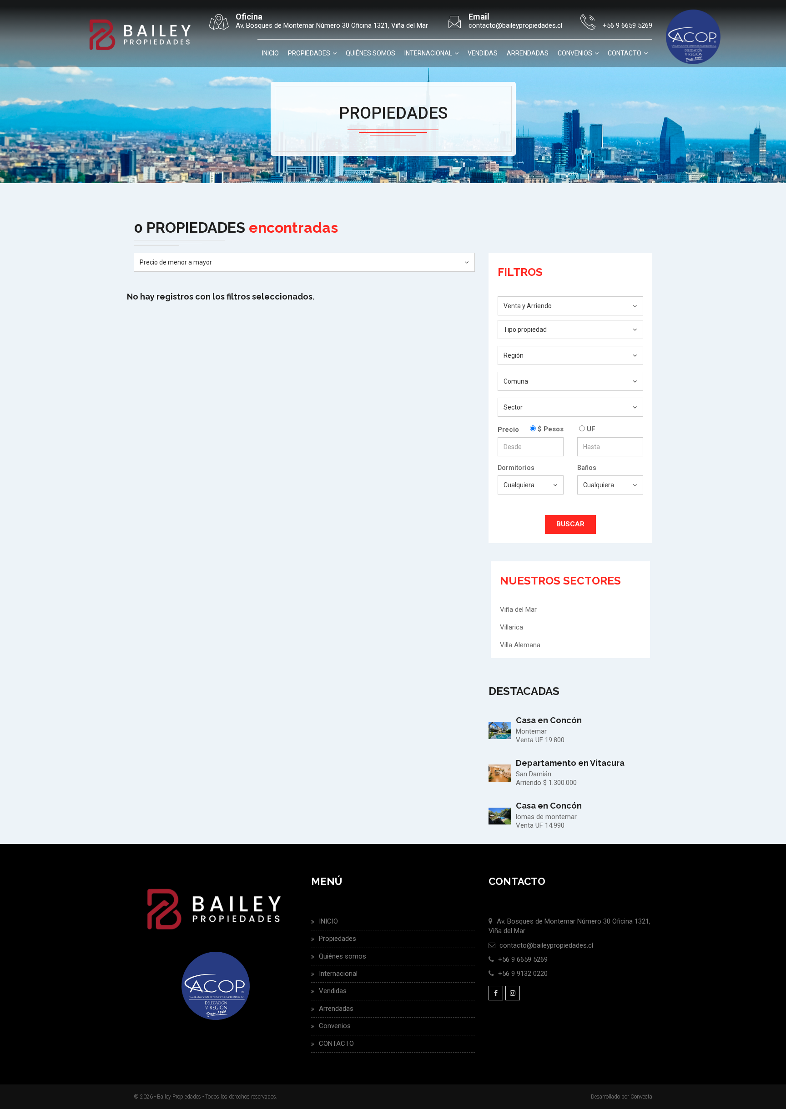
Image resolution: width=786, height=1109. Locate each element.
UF (590, 429)
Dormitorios (516, 467)
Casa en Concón (549, 720)
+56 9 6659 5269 (523, 959)
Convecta (641, 1097)
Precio (508, 429)
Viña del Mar (518, 609)
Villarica (511, 627)
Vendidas (483, 53)
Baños (586, 467)
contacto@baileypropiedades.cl (546, 945)
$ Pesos (550, 429)
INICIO (270, 53)
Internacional (428, 53)
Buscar (570, 524)
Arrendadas (528, 53)
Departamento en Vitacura (570, 763)
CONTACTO (624, 53)
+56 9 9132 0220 (523, 973)
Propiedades (309, 53)
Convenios (575, 53)
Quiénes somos (370, 53)
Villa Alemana (520, 645)
